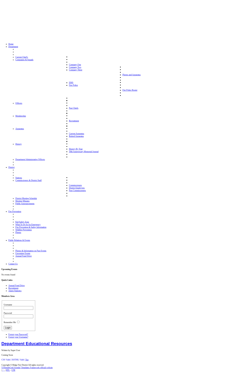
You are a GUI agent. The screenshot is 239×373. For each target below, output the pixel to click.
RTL (8, 370)
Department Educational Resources (36, 343)
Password (8, 313)
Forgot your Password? (18, 334)
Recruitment (13, 288)
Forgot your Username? (18, 337)
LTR (13, 370)
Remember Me (10, 322)
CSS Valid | (6, 360)
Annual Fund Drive (16, 285)
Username (8, 304)
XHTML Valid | (18, 360)
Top (27, 360)
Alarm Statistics (15, 291)
